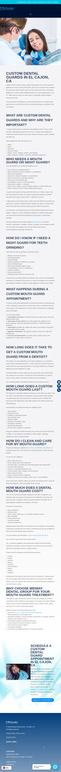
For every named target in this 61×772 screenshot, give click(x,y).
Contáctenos (10, 764)
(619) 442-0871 (11, 737)
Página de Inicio (11, 762)
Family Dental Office (12, 754)
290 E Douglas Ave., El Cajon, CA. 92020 (19, 757)
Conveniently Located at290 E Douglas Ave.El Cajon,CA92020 (37, 2)
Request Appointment (42, 700)
